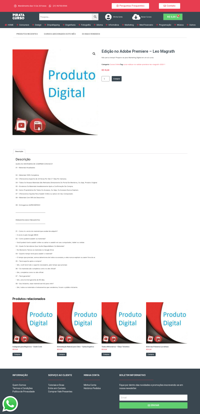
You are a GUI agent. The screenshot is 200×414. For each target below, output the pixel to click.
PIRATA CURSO (18, 16)
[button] (130, 6)
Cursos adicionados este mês (60, 34)
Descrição (19, 151)
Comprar (116, 79)
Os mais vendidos (91, 34)
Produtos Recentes (27, 34)
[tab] (19, 151)
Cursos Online (115, 64)
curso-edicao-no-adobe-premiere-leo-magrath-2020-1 (144, 64)
